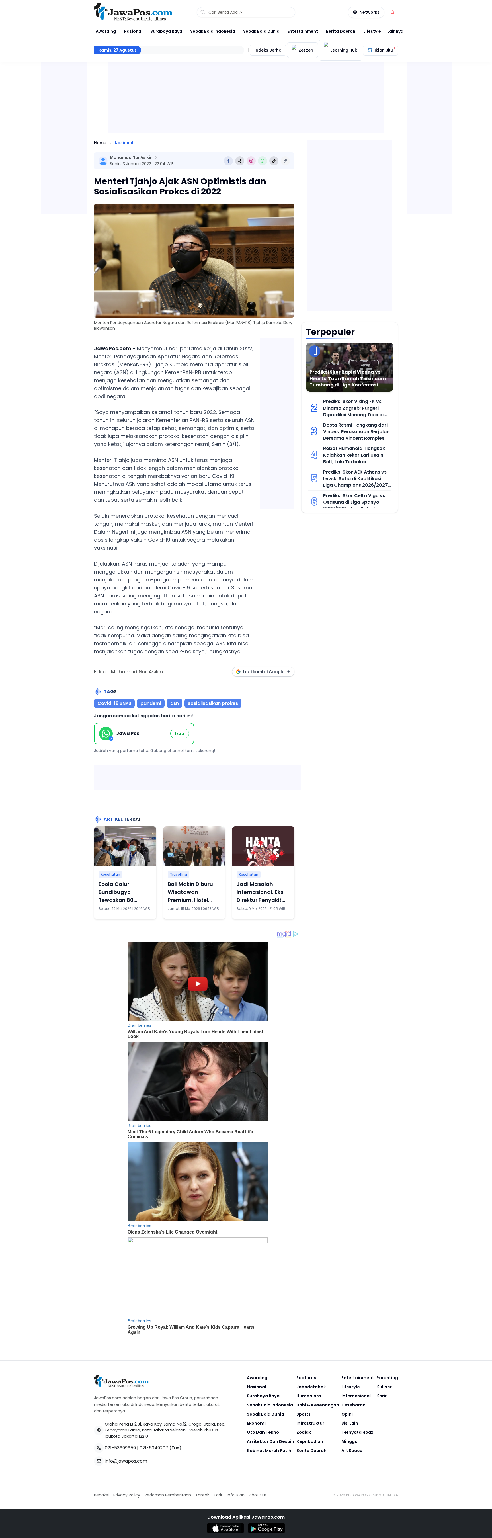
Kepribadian (309, 1441)
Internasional (356, 1396)
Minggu (349, 1441)
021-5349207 (154, 1448)
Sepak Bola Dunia (261, 31)
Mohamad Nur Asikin (131, 157)
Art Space (351, 1450)
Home (100, 143)
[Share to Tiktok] (273, 160)
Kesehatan (110, 874)
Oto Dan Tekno (263, 1432)
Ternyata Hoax (357, 1432)
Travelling (178, 874)
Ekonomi (256, 1423)
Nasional (133, 31)
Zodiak (303, 1432)
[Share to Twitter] (239, 160)
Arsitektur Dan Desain (270, 1441)
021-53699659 (120, 1448)
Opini (347, 1414)
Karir (381, 1396)
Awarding (106, 31)
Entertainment (303, 31)
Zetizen (306, 50)
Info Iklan (236, 1495)
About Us (258, 1495)
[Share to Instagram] (251, 160)
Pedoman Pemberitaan (168, 1495)
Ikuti (179, 733)
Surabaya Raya (166, 31)
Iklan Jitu (384, 50)
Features (306, 1378)
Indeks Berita (268, 50)
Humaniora (308, 1396)
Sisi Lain (349, 1423)
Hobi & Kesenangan (317, 1405)
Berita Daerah (340, 31)
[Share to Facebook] (228, 160)
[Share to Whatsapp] (262, 160)
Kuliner (384, 1387)
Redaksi (101, 1495)
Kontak (202, 1495)
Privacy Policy (126, 1495)
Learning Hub (344, 50)
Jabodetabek (311, 1387)
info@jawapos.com (126, 1461)
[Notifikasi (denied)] (392, 12)
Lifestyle (372, 31)
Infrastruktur (310, 1423)
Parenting (387, 1378)
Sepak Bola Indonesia (212, 31)
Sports (303, 1414)
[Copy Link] (285, 160)
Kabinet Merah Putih (269, 1450)
